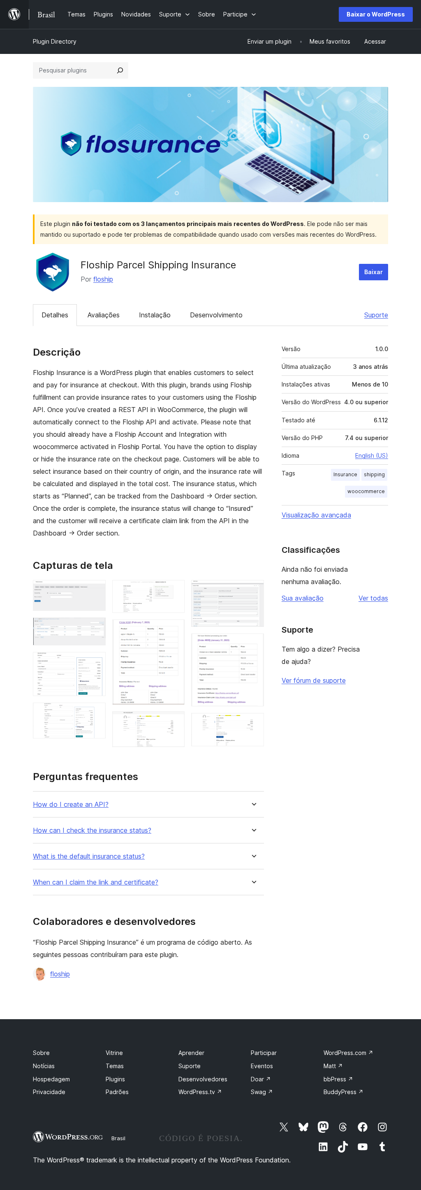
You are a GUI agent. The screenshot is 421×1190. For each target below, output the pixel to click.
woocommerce (366, 491)
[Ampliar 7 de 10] (173, 722)
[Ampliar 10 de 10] (253, 724)
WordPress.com (348, 1052)
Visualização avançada (316, 515)
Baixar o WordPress (376, 14)
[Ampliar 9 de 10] (253, 644)
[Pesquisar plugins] (120, 70)
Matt (333, 1065)
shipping (374, 474)
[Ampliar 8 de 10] (253, 591)
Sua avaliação (303, 598)
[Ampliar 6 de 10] (173, 630)
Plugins (115, 1079)
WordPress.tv (200, 1091)
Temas (115, 1065)
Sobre (41, 1052)
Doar (261, 1079)
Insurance (345, 474)
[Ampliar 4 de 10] (94, 714)
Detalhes (55, 315)
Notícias (44, 1065)
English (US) (371, 455)
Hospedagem (51, 1079)
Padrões (117, 1091)
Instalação (155, 315)
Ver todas (373, 598)
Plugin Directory (54, 41)
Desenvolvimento (216, 315)
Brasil (118, 1138)
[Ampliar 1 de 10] (94, 591)
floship (103, 279)
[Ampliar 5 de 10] (173, 591)
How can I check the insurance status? (92, 830)
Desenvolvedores (202, 1079)
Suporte (376, 315)
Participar (264, 1052)
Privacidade (49, 1091)
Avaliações (104, 315)
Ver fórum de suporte (314, 680)
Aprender (191, 1052)
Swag (262, 1091)
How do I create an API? (71, 804)
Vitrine (114, 1052)
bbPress (338, 1079)
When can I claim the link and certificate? (95, 882)
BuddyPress (343, 1091)
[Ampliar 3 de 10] (94, 663)
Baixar (373, 271)
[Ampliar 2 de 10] (94, 628)
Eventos (262, 1065)
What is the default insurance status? (89, 856)
